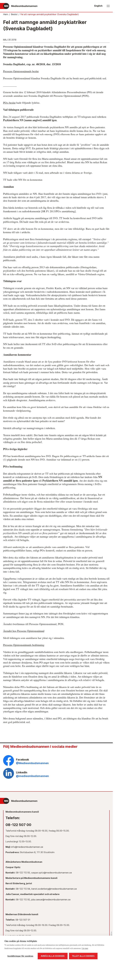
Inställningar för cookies (20, 956)
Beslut (14, 14)
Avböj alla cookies (53, 956)
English (98, 5)
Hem (5, 14)
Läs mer (85, 948)
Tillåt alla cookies (83, 956)
